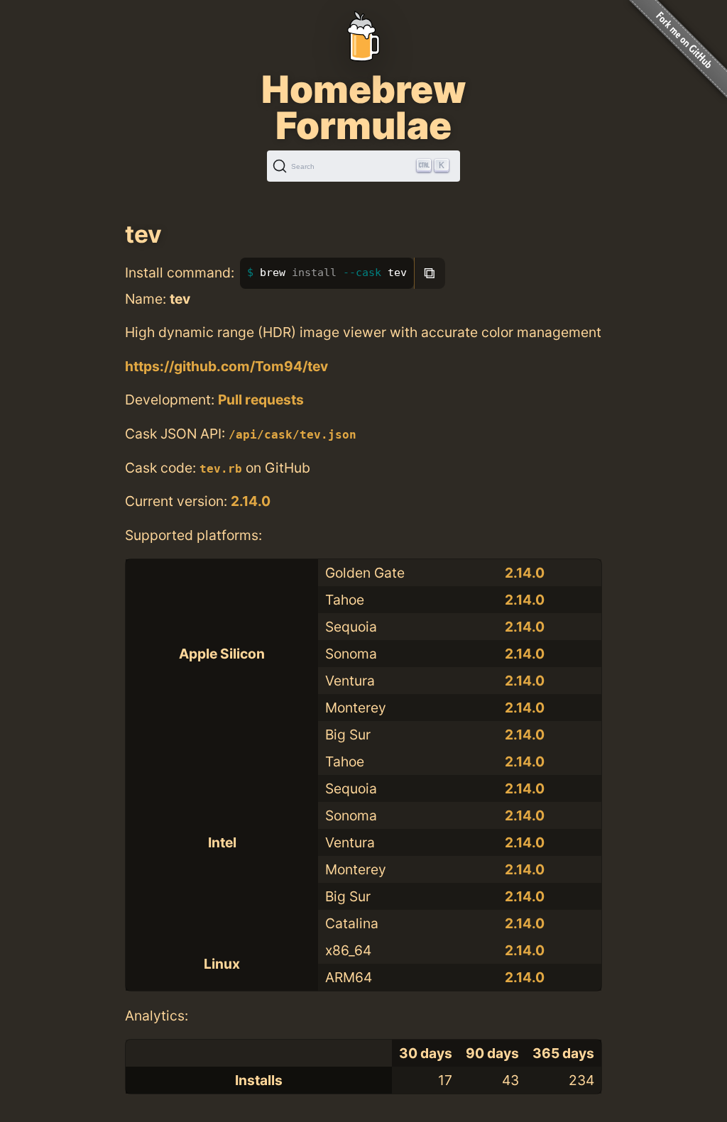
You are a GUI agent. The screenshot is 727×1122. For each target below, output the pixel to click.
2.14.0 (250, 501)
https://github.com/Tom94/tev (226, 366)
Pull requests (261, 399)
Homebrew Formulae (363, 107)
